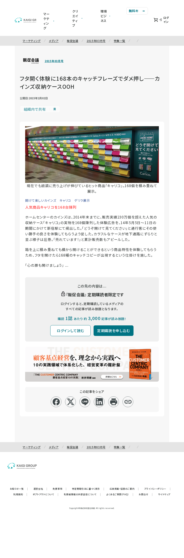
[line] (85, 402)
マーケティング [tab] (46, 21)
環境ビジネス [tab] (104, 16)
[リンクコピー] (128, 402)
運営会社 (40, 488)
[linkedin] (99, 402)
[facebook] (56, 402)
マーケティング (32, 41)
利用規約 (20, 494)
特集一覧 (119, 41)
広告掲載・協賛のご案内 (124, 488)
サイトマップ (164, 494)
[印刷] (114, 402)
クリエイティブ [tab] (75, 18)
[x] (71, 402)
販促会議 (72, 41)
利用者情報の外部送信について (82, 494)
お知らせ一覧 (19, 488)
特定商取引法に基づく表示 (88, 488)
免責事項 (60, 488)
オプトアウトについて (46, 494)
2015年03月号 (96, 41)
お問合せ (146, 494)
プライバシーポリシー (157, 488)
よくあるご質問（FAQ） (120, 494)
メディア (54, 41)
